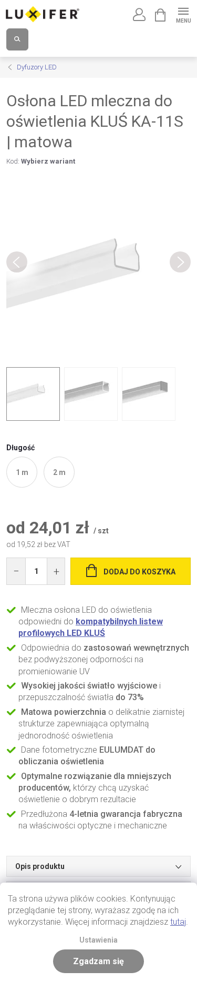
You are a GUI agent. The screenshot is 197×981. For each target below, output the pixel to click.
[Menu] (183, 14)
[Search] (17, 39)
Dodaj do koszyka (139, 572)
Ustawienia (98, 940)
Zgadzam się (98, 961)
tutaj (178, 922)
